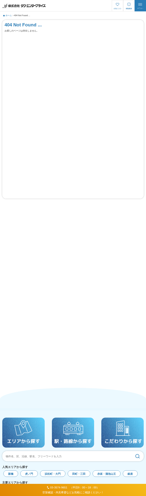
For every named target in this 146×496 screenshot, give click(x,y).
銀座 (130, 473)
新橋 (10, 473)
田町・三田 (79, 473)
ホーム (9, 15)
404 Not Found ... (22, 15)
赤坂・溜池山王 (106, 473)
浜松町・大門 (53, 473)
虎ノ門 (29, 473)
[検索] (137, 456)
